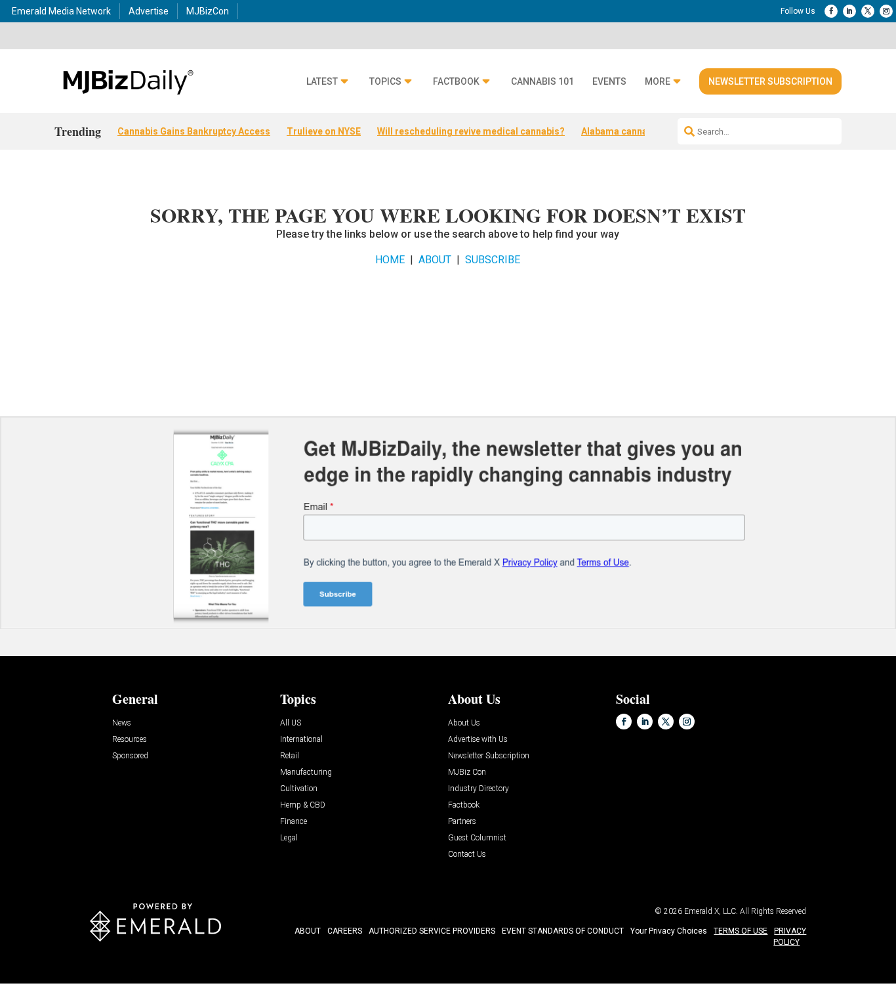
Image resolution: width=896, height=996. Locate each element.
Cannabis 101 (542, 82)
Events (609, 82)
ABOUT (434, 259)
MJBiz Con (467, 772)
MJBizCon (207, 11)
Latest (322, 82)
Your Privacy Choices (668, 931)
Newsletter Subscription (770, 81)
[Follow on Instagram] (886, 11)
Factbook (456, 82)
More (657, 82)
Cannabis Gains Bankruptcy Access (193, 131)
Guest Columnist (477, 838)
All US (290, 723)
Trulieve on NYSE (324, 131)
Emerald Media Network (61, 11)
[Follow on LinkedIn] (849, 11)
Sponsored (130, 756)
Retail (289, 756)
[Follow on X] (867, 11)
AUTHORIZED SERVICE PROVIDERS (432, 931)
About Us (464, 723)
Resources (129, 739)
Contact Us (467, 854)
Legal (289, 838)
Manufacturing (306, 772)
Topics (385, 82)
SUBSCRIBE (492, 259)
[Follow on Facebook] (831, 11)
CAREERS (344, 931)
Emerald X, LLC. (711, 911)
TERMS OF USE (740, 931)
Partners (462, 821)
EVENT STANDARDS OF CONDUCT (563, 931)
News (121, 723)
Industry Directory (478, 789)
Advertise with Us (478, 739)
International (301, 739)
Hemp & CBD (302, 805)
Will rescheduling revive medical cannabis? (471, 131)
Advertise (149, 11)
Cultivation (298, 789)
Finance (293, 821)
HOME (390, 259)
